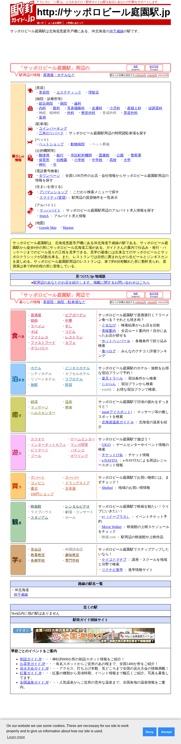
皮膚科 (97, 108)
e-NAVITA (110, 460)
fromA (44, 216)
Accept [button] (166, 732)
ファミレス (39, 337)
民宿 (68, 385)
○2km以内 (152, 75)
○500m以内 (140, 75)
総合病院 (46, 103)
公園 (120, 155)
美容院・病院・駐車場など (64, 302)
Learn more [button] (16, 737)
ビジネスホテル (77, 368)
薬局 (42, 117)
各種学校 (38, 560)
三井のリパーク (51, 133)
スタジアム (39, 517)
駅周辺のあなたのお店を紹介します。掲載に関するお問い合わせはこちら (91, 282)
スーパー (72, 477)
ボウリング (79, 456)
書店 (34, 488)
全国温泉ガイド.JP (34, 682)
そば (34, 331)
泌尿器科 (155, 108)
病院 (63, 103)
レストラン (74, 337)
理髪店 (93, 92)
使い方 (40, 23)
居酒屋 (36, 315)
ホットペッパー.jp (116, 341)
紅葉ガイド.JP (31, 673)
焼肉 (34, 320)
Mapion (68, 227)
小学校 (79, 160)
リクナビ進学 (112, 570)
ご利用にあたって (74, 23)
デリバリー (39, 348)
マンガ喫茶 (79, 445)
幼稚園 (62, 160)
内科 (42, 108)
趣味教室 (72, 555)
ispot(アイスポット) (117, 412)
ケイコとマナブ (114, 559)
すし (68, 326)
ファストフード (43, 343)
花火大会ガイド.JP (34, 668)
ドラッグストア (77, 483)
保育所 (44, 160)
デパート (38, 477)
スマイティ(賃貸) (53, 197)
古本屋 (70, 488)
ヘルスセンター (43, 413)
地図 (135, 66)
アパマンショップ (54, 192)
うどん (70, 331)
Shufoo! (107, 488)
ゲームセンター (82, 439)
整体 (68, 407)
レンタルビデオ (77, 506)
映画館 (36, 506)
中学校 (97, 160)
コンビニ (38, 483)
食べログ (109, 351)
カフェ (70, 343)
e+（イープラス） (116, 516)
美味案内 (109, 331)
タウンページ (49, 175)
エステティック (69, 92)
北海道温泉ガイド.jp (118, 422)
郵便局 (44, 155)
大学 (127, 160)
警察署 (136, 155)
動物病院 (78, 144)
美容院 (44, 92)
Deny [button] (149, 732)
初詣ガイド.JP (31, 659)
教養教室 (38, 555)
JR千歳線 (116, 31)
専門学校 (72, 560)
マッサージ (39, 407)
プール (36, 456)
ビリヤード (39, 450)
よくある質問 (54, 23)
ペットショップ (51, 144)
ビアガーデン (75, 315)
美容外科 (131, 113)
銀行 (60, 155)
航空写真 (154, 66)
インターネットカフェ (48, 445)
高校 (113, 160)
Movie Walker (112, 527)
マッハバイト (50, 210)
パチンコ (77, 450)
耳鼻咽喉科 (76, 108)
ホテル (36, 368)
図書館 (104, 155)
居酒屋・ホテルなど (59, 75)
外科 (70, 113)
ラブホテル (74, 379)
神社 (42, 164)
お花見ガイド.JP (32, 664)
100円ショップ (42, 494)
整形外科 (88, 113)
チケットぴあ (112, 455)
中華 (68, 320)
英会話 (36, 549)
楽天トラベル (112, 378)
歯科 (77, 103)
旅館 (34, 385)
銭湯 (34, 402)
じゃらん (109, 384)
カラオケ (38, 439)
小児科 (114, 108)
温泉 (68, 402)
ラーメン (38, 326)
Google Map (48, 227)
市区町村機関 (81, 155)
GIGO (106, 445)
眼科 (56, 108)
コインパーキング (53, 128)
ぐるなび (109, 325)
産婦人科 (134, 108)
